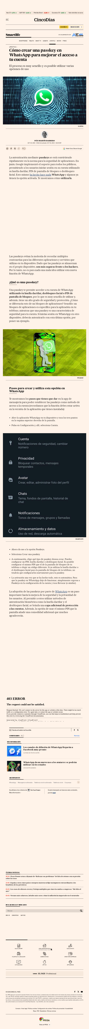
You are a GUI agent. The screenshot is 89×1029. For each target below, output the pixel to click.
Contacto (18, 1008)
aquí (54, 793)
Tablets (31, 41)
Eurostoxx (15, 915)
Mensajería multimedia (25, 782)
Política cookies (32, 1008)
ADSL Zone (77, 34)
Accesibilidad (69, 1008)
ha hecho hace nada (40, 174)
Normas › (77, 736)
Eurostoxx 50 (56, 13)
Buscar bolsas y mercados (16, 905)
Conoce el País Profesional (44, 973)
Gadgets (45, 41)
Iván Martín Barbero (44, 141)
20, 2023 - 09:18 (33, 143)
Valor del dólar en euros (76, 13)
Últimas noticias (13, 872)
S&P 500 (22, 13)
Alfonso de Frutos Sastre (31, 753)
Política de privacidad (58, 1008)
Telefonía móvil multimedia (43, 782)
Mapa (34, 1011)
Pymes (65, 41)
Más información (14, 792)
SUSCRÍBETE (64, 27)
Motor (59, 41)
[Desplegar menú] (7, 19)
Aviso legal (24, 1008)
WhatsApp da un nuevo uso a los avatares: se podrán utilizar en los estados (50, 764)
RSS (38, 1011)
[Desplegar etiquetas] (78, 782)
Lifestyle (52, 41)
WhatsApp (61, 591)
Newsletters (43, 1011)
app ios (44, 964)
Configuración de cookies (45, 1008)
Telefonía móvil (58, 782)
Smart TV (38, 41)
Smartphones (23, 41)
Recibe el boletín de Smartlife (21, 730)
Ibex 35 (8, 13)
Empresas (68, 782)
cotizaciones (18, 964)
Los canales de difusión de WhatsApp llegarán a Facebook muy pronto (48, 748)
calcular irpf (18, 948)
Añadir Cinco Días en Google (74, 148)
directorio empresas (70, 956)
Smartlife (13, 35)
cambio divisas (44, 956)
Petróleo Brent (38, 13)
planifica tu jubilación (18, 956)
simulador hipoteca (44, 948)
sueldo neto (70, 948)
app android (70, 964)
